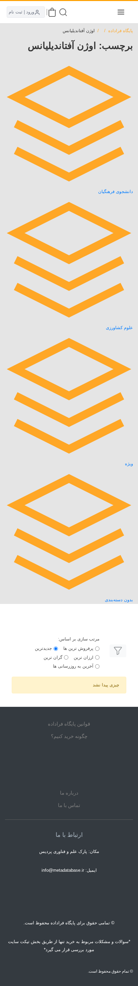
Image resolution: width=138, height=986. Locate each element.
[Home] (69, 764)
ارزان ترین (83, 657)
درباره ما (69, 793)
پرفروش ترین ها (78, 648)
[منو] (121, 12)
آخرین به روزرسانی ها (73, 666)
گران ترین (53, 657)
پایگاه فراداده (120, 30)
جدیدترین (43, 648)
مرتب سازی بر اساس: (78, 638)
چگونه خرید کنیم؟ (69, 736)
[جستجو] (63, 12)
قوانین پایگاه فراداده (69, 724)
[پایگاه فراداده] (104, 12)
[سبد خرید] (52, 12)
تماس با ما (69, 805)
